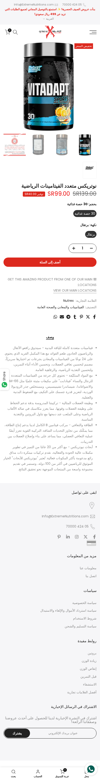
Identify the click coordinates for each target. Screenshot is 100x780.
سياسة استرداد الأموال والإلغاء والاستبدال (68, 610)
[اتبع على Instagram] (77, 537)
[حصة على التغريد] (88, 317)
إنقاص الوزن (88, 668)
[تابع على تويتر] (85, 537)
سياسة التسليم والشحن (81, 626)
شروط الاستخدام (85, 618)
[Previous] (89, 86)
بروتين (92, 653)
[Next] (10, 86)
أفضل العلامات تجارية (82, 692)
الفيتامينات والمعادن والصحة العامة (60, 307)
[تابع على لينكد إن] (68, 537)
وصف (50, 337)
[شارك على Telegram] (68, 317)
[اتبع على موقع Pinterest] (59, 537)
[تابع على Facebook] (94, 537)
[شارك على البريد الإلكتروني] (62, 317)
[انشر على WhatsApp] (55, 317)
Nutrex (68, 300)
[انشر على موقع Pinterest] (81, 317)
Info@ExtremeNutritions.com (34, 4)
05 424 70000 (72, 4)
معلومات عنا (88, 568)
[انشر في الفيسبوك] (94, 317)
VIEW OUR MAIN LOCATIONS (75, 290)
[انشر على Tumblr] (75, 317)
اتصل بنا (91, 576)
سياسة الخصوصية (84, 603)
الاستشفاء (90, 684)
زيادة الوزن (89, 660)
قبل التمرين (88, 676)
